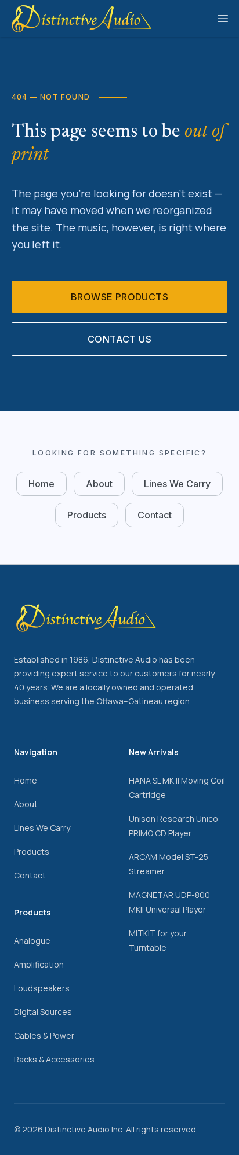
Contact (154, 515)
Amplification (39, 964)
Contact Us (119, 339)
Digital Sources (43, 1011)
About (99, 484)
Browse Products (119, 297)
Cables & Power (44, 1035)
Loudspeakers (42, 988)
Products (86, 515)
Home (41, 484)
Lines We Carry (177, 484)
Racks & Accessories (54, 1059)
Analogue (32, 940)
